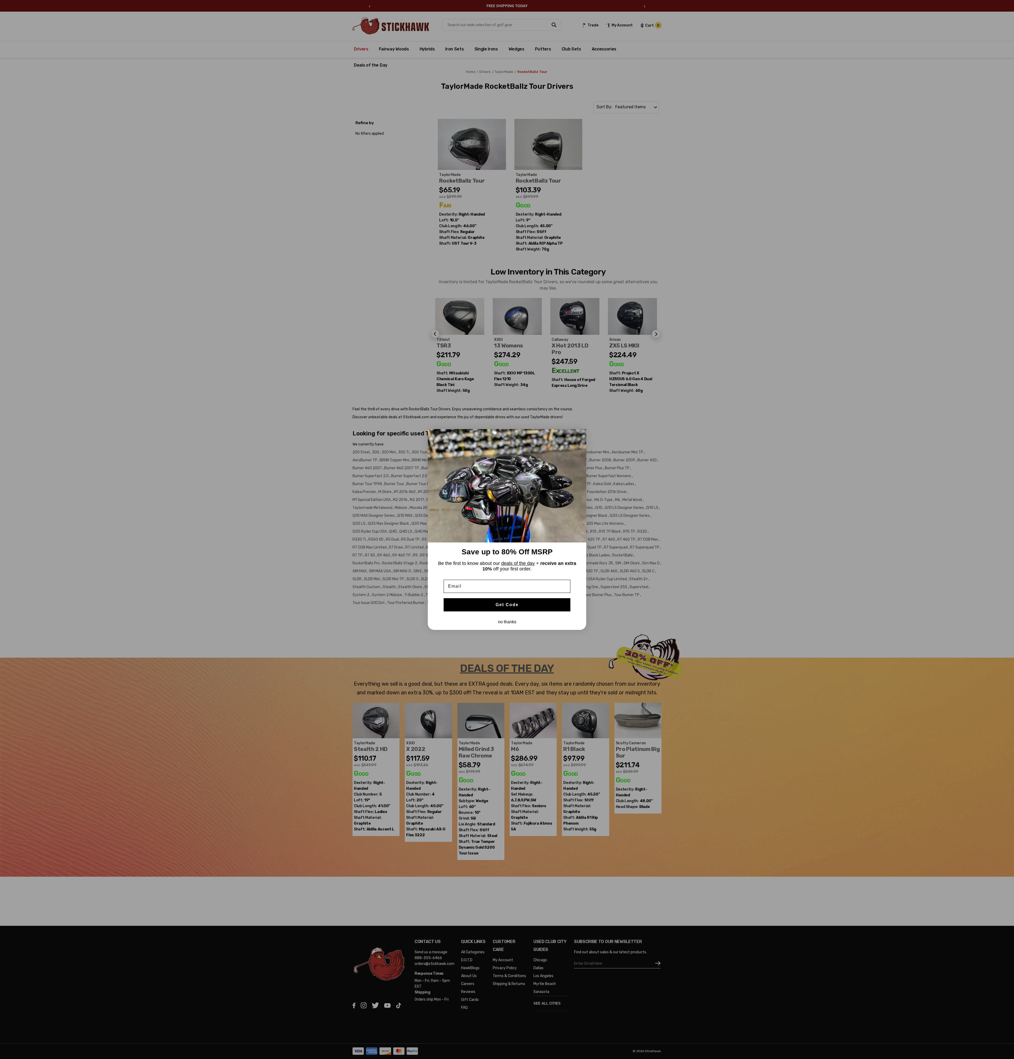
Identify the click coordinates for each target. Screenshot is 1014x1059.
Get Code (507, 604)
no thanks (507, 622)
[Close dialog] (580, 435)
